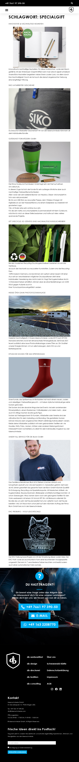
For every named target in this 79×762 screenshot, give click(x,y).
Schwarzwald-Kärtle (56, 663)
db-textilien (32, 677)
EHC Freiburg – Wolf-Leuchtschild (25, 512)
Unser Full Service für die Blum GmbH (26, 437)
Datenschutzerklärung (58, 670)
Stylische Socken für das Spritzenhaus (27, 354)
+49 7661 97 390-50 (15, 3)
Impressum (52, 677)
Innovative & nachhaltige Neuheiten (26, 24)
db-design (32, 663)
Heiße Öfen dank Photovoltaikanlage (27, 293)
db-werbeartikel (35, 657)
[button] (72, 3)
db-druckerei (33, 670)
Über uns (51, 657)
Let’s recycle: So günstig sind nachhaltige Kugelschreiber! (37, 221)
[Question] (39, 576)
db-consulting (34, 683)
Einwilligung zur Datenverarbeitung (20, 747)
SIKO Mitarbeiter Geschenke (21, 85)
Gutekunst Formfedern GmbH (22, 139)
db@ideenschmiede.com (17, 711)
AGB (49, 683)
